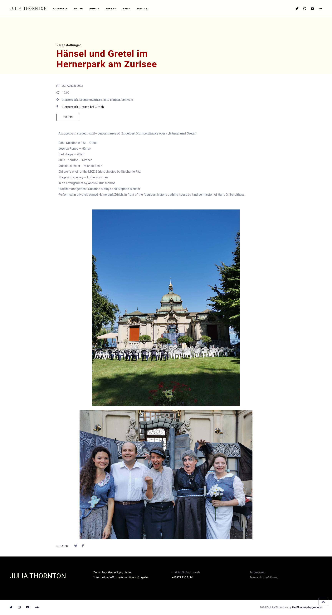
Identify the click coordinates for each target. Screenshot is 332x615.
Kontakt (143, 8)
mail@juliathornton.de (186, 572)
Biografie (60, 8)
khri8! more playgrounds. (307, 607)
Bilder (78, 8)
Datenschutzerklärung (264, 577)
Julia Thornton (28, 8)
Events (111, 8)
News (126, 8)
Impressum (257, 572)
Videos (94, 8)
